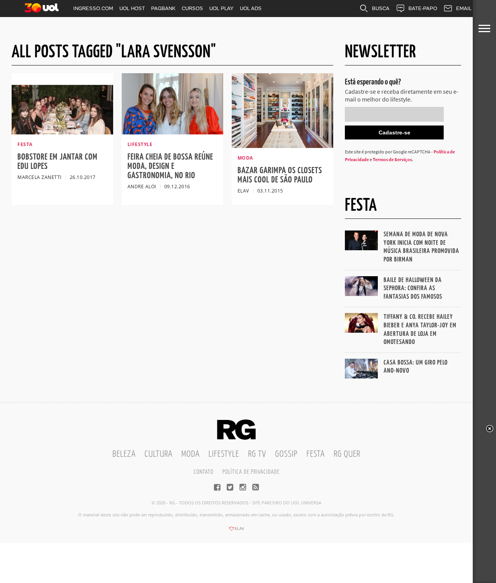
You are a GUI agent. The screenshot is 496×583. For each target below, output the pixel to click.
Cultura (158, 454)
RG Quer (347, 454)
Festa (316, 454)
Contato (204, 472)
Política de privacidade (250, 472)
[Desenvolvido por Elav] (236, 531)
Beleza (124, 454)
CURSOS (192, 8)
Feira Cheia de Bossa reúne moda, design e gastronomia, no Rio (170, 166)
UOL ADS (251, 8)
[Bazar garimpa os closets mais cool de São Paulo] (282, 146)
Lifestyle (223, 454)
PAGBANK (163, 8)
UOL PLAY (221, 8)
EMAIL (464, 8)
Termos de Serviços (392, 159)
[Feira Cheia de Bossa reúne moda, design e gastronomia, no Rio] (172, 132)
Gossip (286, 454)
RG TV (257, 454)
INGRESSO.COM (93, 8)
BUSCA (380, 8)
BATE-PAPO (422, 8)
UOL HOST (132, 8)
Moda (190, 454)
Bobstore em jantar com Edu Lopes (57, 162)
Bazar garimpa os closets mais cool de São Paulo (280, 175)
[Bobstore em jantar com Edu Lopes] (62, 132)
